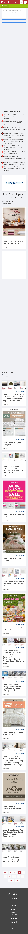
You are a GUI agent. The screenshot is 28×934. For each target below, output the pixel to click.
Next (10, 880)
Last (17, 880)
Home (14, 902)
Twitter (14, 915)
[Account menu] (25, 2)
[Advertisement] (14, 39)
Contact (14, 922)
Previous (12, 872)
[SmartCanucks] (10, 2)
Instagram (14, 909)
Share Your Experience (14, 21)
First (5, 872)
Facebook (14, 912)
